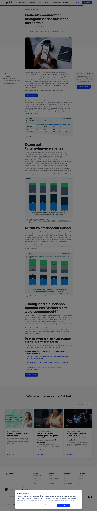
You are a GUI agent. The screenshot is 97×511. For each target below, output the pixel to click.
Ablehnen (75, 505)
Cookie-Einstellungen (48, 505)
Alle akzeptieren (64, 505)
